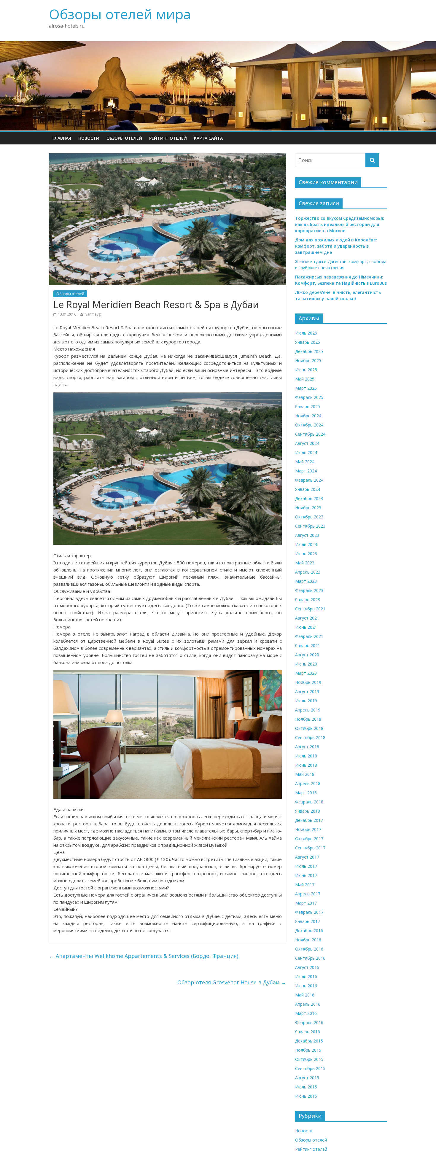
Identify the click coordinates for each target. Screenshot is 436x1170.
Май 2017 (304, 884)
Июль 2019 (306, 700)
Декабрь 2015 (309, 1041)
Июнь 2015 (306, 1096)
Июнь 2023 (306, 553)
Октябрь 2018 (309, 728)
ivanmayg (93, 314)
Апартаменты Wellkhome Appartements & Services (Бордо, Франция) (143, 955)
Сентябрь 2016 (310, 958)
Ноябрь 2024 (308, 415)
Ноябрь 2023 (308, 507)
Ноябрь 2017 (308, 829)
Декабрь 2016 (309, 930)
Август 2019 (307, 691)
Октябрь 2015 (309, 1059)
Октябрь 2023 (309, 517)
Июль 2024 (306, 452)
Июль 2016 (306, 976)
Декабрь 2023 (309, 498)
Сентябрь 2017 (310, 848)
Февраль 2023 (309, 590)
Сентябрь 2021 (310, 609)
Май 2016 (304, 995)
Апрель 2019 (307, 710)
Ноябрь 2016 (308, 940)
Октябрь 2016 (309, 949)
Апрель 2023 (307, 572)
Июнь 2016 (306, 985)
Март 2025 (306, 388)
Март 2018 (306, 792)
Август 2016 (307, 967)
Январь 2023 (307, 599)
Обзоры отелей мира (120, 14)
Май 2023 (304, 563)
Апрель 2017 (307, 894)
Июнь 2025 (306, 370)
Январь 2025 (307, 406)
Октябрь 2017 (309, 838)
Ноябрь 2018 (308, 719)
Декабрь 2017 (309, 820)
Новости (88, 138)
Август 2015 (307, 1077)
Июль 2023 (306, 544)
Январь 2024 (307, 489)
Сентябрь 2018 (310, 737)
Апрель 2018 (307, 783)
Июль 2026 (306, 333)
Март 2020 (306, 673)
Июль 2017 (306, 866)
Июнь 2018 (306, 765)
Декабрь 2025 (309, 351)
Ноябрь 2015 (308, 1050)
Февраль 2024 (309, 480)
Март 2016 (306, 1013)
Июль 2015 (306, 1087)
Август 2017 (307, 857)
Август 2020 (307, 655)
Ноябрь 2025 (308, 360)
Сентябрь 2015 (310, 1068)
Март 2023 (306, 581)
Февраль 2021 (309, 636)
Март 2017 (306, 903)
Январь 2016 (307, 1031)
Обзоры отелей (124, 138)
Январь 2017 (307, 921)
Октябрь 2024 (309, 425)
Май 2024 (304, 461)
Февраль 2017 (309, 912)
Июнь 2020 (306, 664)
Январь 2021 (307, 645)
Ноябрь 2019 (308, 682)
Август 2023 (307, 535)
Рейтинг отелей (168, 138)
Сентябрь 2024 (310, 434)
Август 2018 (307, 746)
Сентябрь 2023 (310, 526)
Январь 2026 (307, 342)
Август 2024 (307, 443)
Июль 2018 (306, 756)
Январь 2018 (307, 811)
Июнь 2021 (306, 627)
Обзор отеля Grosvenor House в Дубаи (231, 982)
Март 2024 (306, 471)
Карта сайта (208, 138)
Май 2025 (304, 379)
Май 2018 (304, 774)
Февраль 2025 (309, 397)
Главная (61, 138)
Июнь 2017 (306, 875)
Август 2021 (307, 618)
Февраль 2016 (309, 1022)
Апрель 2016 (307, 1004)
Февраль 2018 (309, 802)
